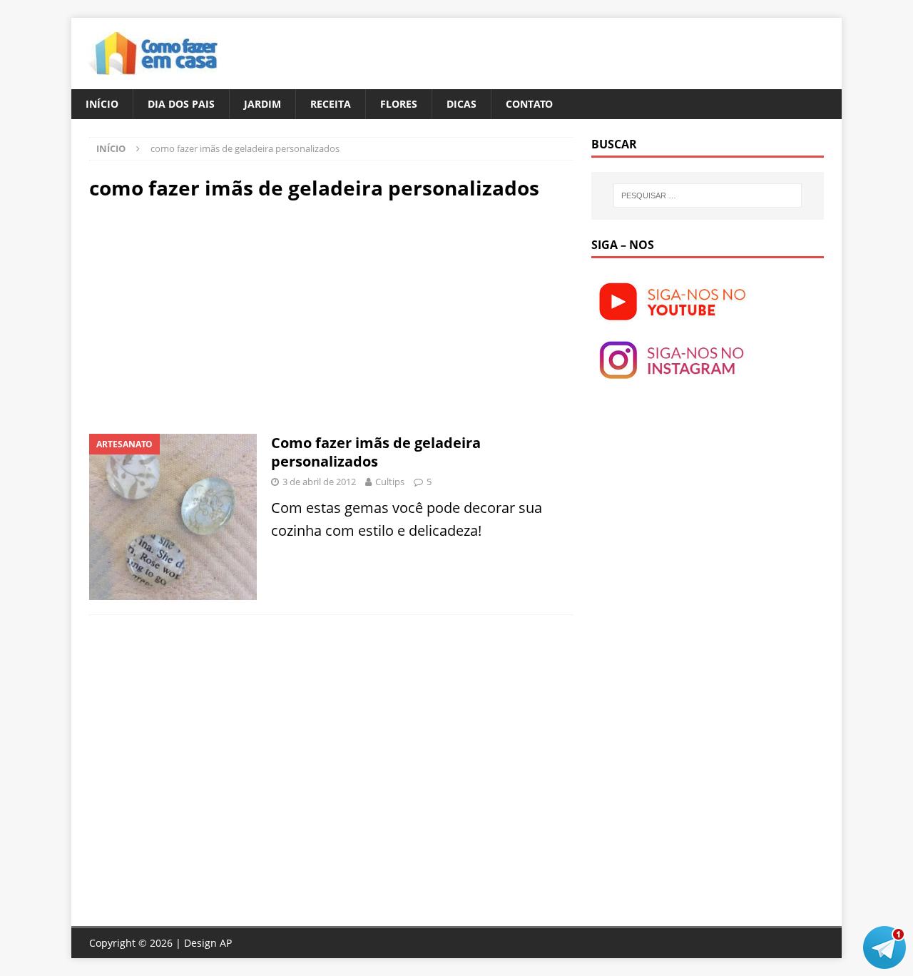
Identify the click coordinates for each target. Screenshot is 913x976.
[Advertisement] (209, 315)
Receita (330, 104)
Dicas (461, 104)
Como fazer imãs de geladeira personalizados (376, 452)
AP (226, 943)
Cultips (389, 481)
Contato (529, 104)
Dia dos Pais (181, 104)
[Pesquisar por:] (707, 195)
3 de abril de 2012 (319, 481)
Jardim (262, 104)
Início (102, 104)
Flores (398, 104)
